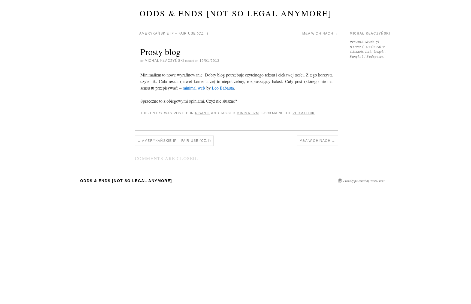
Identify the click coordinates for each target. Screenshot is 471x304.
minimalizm (248, 113)
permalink (303, 113)
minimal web (194, 88)
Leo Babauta (223, 88)
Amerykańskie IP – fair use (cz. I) (171, 33)
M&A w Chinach (320, 33)
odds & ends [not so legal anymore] (236, 13)
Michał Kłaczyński (164, 61)
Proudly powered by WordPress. (364, 181)
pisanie (202, 113)
